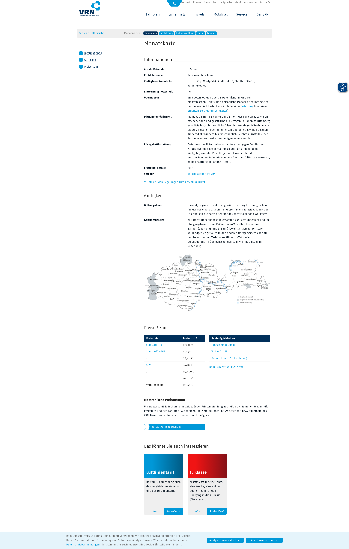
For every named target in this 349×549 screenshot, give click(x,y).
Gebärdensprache (246, 2)
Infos (154, 511)
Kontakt (185, 2)
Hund (201, 33)
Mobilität (220, 14)
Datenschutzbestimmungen (83, 544)
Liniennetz (177, 14)
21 (147, 378)
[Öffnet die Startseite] (90, 8)
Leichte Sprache (222, 2)
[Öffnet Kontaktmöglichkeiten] (174, 4)
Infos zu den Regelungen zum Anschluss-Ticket (176, 182)
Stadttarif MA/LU (156, 351)
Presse (197, 2)
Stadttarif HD (154, 345)
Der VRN (262, 14)
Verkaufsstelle (219, 351)
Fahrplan (153, 14)
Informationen (93, 53)
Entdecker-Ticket (185, 33)
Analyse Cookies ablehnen (225, 540)
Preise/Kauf (91, 66)
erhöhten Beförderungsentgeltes (207, 110)
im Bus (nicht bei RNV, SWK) (226, 367)
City (148, 365)
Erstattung (247, 106)
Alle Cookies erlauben (264, 540)
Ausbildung (166, 33)
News (207, 2)
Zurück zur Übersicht (91, 33)
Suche (263, 2)
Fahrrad (211, 33)
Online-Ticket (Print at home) (229, 358)
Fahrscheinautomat (223, 345)
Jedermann (151, 33)
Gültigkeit (90, 60)
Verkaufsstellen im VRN (201, 174)
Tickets (199, 14)
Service (241, 14)
